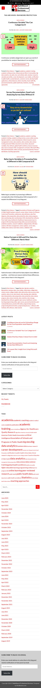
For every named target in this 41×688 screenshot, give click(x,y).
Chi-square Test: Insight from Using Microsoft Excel (22, 350)
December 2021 (6, 597)
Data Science (20, 20)
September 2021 (6, 604)
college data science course (13, 455)
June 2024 (4, 516)
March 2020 (5, 630)
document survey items (21, 144)
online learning (15, 470)
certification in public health (15, 453)
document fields (10, 144)
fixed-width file (31, 81)
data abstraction (23, 292)
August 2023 (5, 535)
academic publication (12, 425)
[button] (3, 8)
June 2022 (4, 575)
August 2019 (5, 641)
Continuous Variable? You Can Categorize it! (20, 23)
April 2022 (4, 582)
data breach (17, 294)
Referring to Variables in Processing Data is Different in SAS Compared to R (20, 160)
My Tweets (5, 399)
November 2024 (6, 509)
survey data (32, 226)
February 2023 (6, 557)
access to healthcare (15, 429)
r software (33, 305)
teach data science (18, 227)
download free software (32, 218)
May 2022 (4, 579)
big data (22, 288)
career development (18, 77)
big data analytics (6, 140)
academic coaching (30, 136)
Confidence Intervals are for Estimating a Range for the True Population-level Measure (22, 323)
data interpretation (6, 296)
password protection (7, 82)
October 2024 (6, 513)
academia (22, 71)
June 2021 (4, 615)
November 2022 (6, 564)
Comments (36, 84)
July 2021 (4, 612)
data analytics (17, 142)
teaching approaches (13, 151)
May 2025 (4, 502)
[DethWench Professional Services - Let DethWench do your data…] (20, 8)
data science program (31, 216)
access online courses (32, 138)
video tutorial (18, 307)
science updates (23, 226)
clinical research (27, 140)
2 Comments (12, 332)
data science (20, 462)
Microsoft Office (35, 147)
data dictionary (26, 214)
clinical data (27, 290)
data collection (33, 294)
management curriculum (23, 147)
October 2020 (6, 626)
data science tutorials (12, 298)
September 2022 (6, 571)
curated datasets (14, 79)
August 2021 (5, 608)
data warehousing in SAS (18, 218)
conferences (18, 214)
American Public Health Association (13, 435)
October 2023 (6, 527)
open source (21, 302)
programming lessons (24, 305)
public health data (18, 82)
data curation (25, 142)
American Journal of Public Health (29, 432)
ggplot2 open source (20, 300)
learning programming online (17, 222)
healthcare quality (30, 465)
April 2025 (4, 505)
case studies (28, 77)
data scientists (23, 298)
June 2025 (4, 498)
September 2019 (6, 637)
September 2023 (6, 531)
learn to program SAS (10, 147)
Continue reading (20, 64)
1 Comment (12, 326)
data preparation (11, 216)
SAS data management (12, 226)
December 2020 (6, 619)
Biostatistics (4, 290)
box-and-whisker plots (21, 75)
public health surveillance (14, 478)
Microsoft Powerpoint (7, 149)
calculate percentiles (7, 77)
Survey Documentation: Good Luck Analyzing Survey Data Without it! (20, 93)
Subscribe (7, 375)
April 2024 (4, 520)
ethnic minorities (22, 81)
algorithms (18, 432)
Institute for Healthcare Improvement (21, 220)
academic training (30, 71)
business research (33, 75)
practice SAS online (17, 304)
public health (12, 474)
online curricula (18, 149)
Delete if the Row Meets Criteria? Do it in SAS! (22, 337)
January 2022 (5, 593)
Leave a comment (35, 151)
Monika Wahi (28, 30)
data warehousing (6, 218)
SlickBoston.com (21, 685)
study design (35, 478)
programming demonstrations (9, 305)
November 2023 (6, 524)
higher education (7, 468)
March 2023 (5, 553)
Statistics (25, 82)
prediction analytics (6, 224)
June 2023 (4, 542)
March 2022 (5, 586)
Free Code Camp (6, 220)
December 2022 (6, 560)
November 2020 (6, 623)
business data (12, 290)
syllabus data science (7, 227)
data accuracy (32, 292)
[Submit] (38, 487)
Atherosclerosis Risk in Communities (26, 73)
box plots (12, 75)
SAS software (10, 307)
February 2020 (6, 634)
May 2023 (4, 546)
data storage (30, 298)
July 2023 (4, 538)
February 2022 (6, 590)
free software (10, 146)
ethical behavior (12, 81)
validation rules (28, 227)
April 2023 (4, 549)
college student (14, 292)
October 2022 (6, 568)
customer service (24, 79)
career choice (24, 212)
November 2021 (6, 601)
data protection (21, 216)
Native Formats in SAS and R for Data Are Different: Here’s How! (20, 238)
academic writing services (8, 73)
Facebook (5, 404)
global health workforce (21, 146)
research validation (18, 224)
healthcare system (32, 300)
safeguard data (28, 224)
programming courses (29, 304)
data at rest (10, 294)
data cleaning (24, 294)
